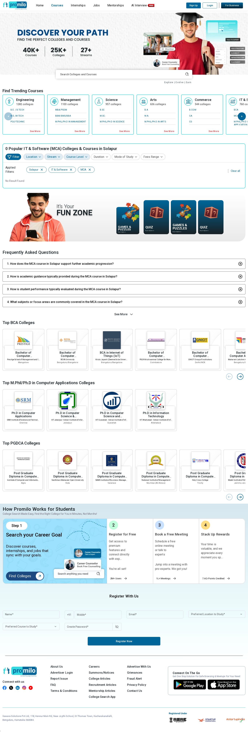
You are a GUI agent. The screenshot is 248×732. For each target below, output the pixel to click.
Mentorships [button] (115, 5)
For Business (232, 5)
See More (35, 131)
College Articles (99, 678)
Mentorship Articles (102, 691)
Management (71, 100)
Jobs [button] (96, 5)
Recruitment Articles (102, 685)
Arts (153, 100)
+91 (69, 614)
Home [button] (40, 5)
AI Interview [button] (139, 5)
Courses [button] (57, 5)
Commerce (203, 100)
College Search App (102, 697)
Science (111, 100)
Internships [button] (78, 5)
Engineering (25, 100)
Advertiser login (61, 672)
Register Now (124, 641)
